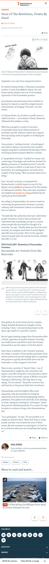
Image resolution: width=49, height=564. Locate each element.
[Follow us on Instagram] (14, 535)
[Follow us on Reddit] (9, 535)
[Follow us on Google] (19, 535)
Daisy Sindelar (9, 23)
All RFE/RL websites (9, 561)
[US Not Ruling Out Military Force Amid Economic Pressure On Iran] (24, 490)
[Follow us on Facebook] (30, 535)
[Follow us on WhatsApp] (40, 535)
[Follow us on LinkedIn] (35, 535)
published (17, 187)
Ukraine (5, 10)
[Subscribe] (3, 540)
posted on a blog (22, 193)
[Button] (44, 33)
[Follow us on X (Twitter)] (24, 535)
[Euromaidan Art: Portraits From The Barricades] (24, 272)
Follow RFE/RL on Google (30, 561)
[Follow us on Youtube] (3, 535)
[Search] (44, 561)
